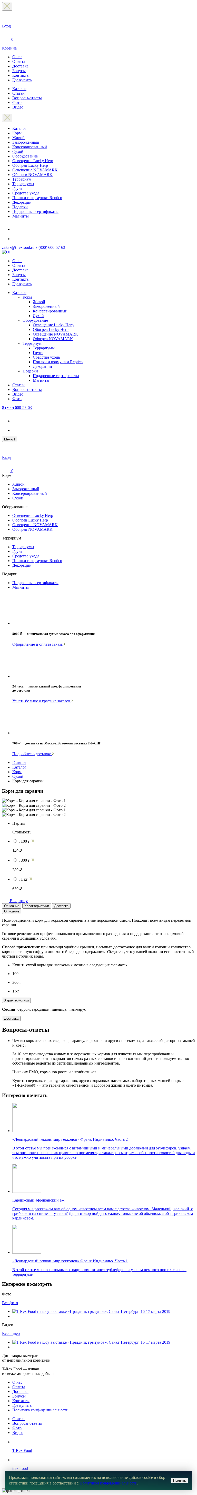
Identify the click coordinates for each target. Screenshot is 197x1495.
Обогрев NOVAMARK (32, 174)
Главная (19, 762)
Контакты (20, 75)
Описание (11, 906)
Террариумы (23, 184)
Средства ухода (25, 193)
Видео (17, 107)
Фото (17, 102)
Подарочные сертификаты (35, 211)
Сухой (17, 151)
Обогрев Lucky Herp (30, 165)
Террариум (21, 179)
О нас (17, 57)
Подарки (20, 207)
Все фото (10, 1303)
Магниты (20, 216)
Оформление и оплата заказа (38, 644)
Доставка (20, 66)
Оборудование (25, 156)
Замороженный (25, 142)
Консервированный (29, 147)
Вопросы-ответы (27, 98)
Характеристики (36, 906)
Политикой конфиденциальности (108, 1483)
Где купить (22, 80)
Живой (18, 137)
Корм (17, 133)
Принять (179, 1480)
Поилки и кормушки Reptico (37, 197)
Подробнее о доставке (32, 754)
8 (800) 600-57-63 (50, 247)
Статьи (18, 93)
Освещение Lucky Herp (32, 161)
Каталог (19, 88)
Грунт (17, 188)
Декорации (22, 202)
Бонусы (19, 70)
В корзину (19, 901)
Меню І (9, 439)
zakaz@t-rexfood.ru (18, 247)
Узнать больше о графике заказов (41, 701)
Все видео (11, 1333)
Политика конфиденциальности (40, 1410)
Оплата (18, 61)
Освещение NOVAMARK (35, 170)
